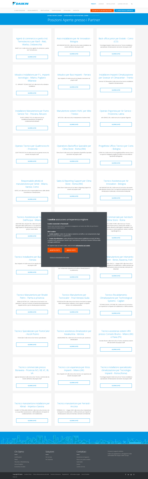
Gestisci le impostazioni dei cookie (59, 257)
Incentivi (76, 10)
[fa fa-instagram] (133, 474)
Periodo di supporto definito (115, 451)
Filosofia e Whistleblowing (21, 462)
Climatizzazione (19, 10)
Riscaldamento (33, 10)
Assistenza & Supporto (83, 457)
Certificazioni (18, 457)
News (16, 459)
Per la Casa (49, 457)
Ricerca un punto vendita (83, 459)
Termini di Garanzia (55, 474)
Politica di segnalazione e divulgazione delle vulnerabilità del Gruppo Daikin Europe (120, 454)
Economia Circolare (19, 466)
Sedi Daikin (80, 462)
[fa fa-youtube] (131, 474)
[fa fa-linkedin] (128, 474)
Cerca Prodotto (18, 464)
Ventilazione (45, 10)
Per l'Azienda (49, 459)
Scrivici (78, 464)
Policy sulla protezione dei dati (41, 474)
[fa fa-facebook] (125, 474)
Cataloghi (67, 10)
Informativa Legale (75, 474)
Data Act (15, 477)
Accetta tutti (55, 250)
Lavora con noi (81, 466)
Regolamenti (65, 474)
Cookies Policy (28, 474)
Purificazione (56, 10)
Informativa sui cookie (83, 245)
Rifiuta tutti (71, 250)
